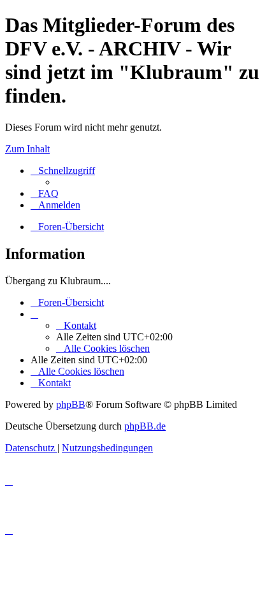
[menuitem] (45, 193)
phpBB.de (145, 426)
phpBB (70, 404)
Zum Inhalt (27, 148)
